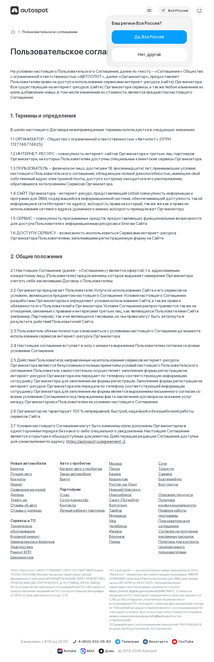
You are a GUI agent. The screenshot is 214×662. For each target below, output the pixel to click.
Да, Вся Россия (149, 36)
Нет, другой (149, 54)
